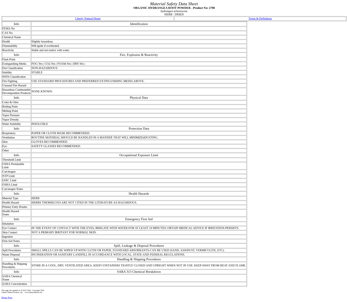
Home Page (7, 297)
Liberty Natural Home (88, 18)
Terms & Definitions (260, 18)
